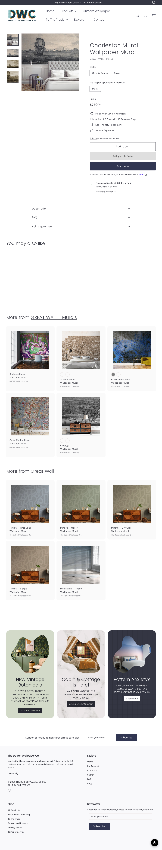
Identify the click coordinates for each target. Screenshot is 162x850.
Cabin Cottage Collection (81, 704)
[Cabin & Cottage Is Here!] (81, 654)
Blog (89, 783)
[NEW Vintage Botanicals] (30, 654)
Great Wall (42, 471)
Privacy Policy (15, 827)
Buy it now (122, 166)
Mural (95, 88)
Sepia (117, 73)
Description (39, 208)
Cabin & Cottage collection (87, 2)
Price (93, 99)
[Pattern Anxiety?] (132, 654)
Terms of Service (16, 832)
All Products (14, 810)
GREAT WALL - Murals (101, 58)
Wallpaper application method (107, 82)
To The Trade (55, 20)
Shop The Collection (30, 710)
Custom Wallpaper (96, 11)
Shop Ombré (132, 698)
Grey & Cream (100, 73)
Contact (100, 20)
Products (67, 11)
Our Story (92, 770)
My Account (93, 766)
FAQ (34, 217)
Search (90, 774)
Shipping (94, 138)
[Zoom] (50, 62)
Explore (79, 20)
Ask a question (42, 226)
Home (50, 11)
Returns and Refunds (18, 823)
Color (93, 67)
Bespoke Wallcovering (19, 814)
